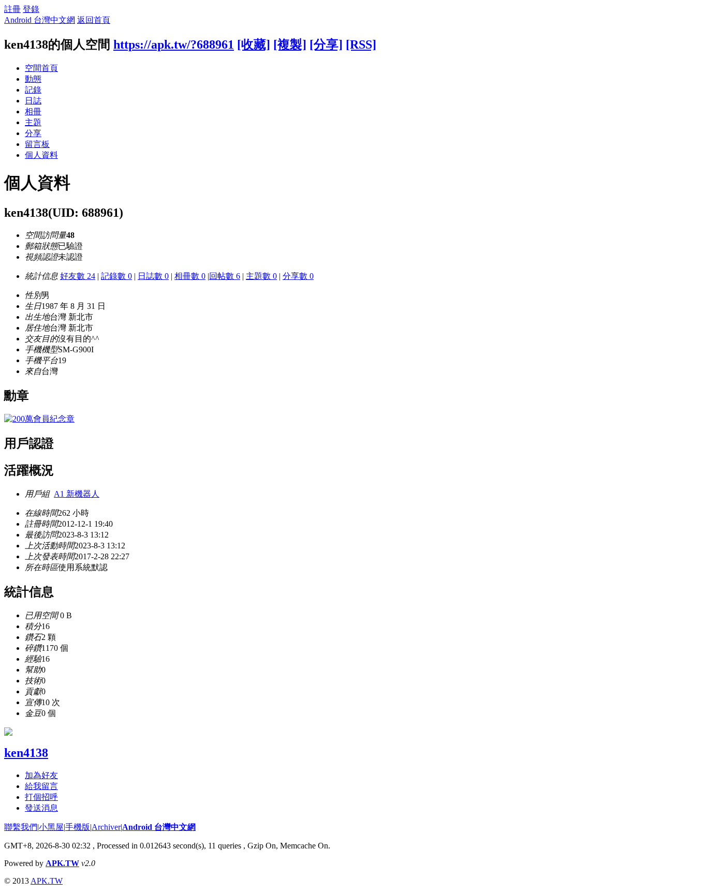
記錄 (33, 89)
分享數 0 (298, 276)
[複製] (289, 44)
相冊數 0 (189, 276)
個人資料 (41, 155)
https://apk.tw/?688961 (173, 44)
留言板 (37, 144)
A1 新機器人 (76, 493)
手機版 (77, 827)
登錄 (31, 9)
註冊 (12, 9)
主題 (33, 122)
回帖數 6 (224, 276)
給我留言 (41, 786)
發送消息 (41, 807)
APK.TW (62, 863)
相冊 (33, 111)
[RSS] (361, 44)
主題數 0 (261, 276)
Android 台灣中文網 (39, 20)
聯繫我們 (20, 827)
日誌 (33, 100)
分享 (33, 133)
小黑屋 (51, 827)
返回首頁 (93, 20)
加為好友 (41, 775)
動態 (33, 78)
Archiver (106, 827)
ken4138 (26, 752)
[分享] (326, 44)
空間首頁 (41, 68)
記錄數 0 (116, 276)
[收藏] (253, 44)
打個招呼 (41, 797)
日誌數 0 (153, 276)
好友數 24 (77, 276)
